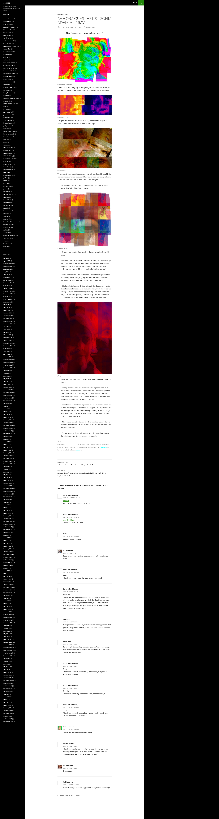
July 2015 (6, 535)
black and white (8, 30)
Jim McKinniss (7, 112)
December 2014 (8, 554)
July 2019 (6, 406)
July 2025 (6, 272)
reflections (6, 191)
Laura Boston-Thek (9, 131)
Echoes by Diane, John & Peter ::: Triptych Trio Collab (76, 463)
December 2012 (8, 614)
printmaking (7, 186)
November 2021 (8, 346)
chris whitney (7, 43)
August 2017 (7, 466)
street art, (6, 233)
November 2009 (8, 716)
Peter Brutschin (8, 169)
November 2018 (8, 428)
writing (5, 246)
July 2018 (6, 439)
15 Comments (90, 27)
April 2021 (6, 354)
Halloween (6, 90)
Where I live (6, 244)
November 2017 (8, 461)
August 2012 (7, 625)
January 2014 (7, 584)
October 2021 (7, 348)
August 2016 (7, 499)
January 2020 (7, 390)
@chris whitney (69, 520)
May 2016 (6, 508)
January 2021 (7, 357)
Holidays (6, 95)
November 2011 (8, 650)
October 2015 (7, 527)
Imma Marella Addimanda (11, 98)
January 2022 (7, 340)
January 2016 (7, 518)
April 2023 (6, 307)
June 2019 (6, 409)
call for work (7, 32)
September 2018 (8, 433)
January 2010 (7, 710)
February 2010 (7, 708)
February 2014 (7, 582)
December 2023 (8, 291)
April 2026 (6, 261)
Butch (65, 534)
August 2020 (7, 370)
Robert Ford (7, 200)
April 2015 (6, 543)
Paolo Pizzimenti (8, 164)
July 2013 (6, 598)
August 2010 (7, 691)
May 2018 (6, 444)
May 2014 (6, 573)
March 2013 (7, 609)
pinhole (5, 178)
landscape (6, 128)
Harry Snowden (8, 93)
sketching (6, 216)
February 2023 (7, 313)
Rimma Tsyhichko (8, 194)
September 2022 (8, 324)
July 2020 (6, 373)
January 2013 (7, 612)
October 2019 (7, 398)
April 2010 (6, 702)
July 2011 (6, 661)
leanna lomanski (8, 134)
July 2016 (6, 502)
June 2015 (6, 538)
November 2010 (8, 683)
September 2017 (8, 464)
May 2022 (6, 332)
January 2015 (7, 551)
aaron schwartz (8, 19)
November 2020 (8, 362)
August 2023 (7, 302)
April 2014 (6, 576)
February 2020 (7, 387)
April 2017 (6, 477)
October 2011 (7, 653)
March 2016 (7, 513)
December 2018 (8, 425)
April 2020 (6, 381)
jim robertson (7, 115)
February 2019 (7, 420)
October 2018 (7, 431)
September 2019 (8, 401)
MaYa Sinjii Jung (8, 156)
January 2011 (7, 678)
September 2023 (8, 299)
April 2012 (6, 636)
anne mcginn (7, 24)
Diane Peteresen (8, 52)
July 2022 (6, 327)
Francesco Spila (8, 76)
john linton (6, 117)
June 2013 (6, 601)
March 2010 (7, 705)
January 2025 (7, 280)
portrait (5, 183)
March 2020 (7, 384)
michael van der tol (9, 159)
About (135, 2)
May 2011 (6, 667)
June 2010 (6, 697)
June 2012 (6, 631)
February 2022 (7, 337)
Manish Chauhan (8, 148)
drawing (5, 57)
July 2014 (6, 568)
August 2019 (7, 403)
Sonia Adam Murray (70, 495)
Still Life (5, 230)
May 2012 (6, 634)
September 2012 (8, 623)
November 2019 (8, 395)
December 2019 (8, 392)
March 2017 (7, 480)
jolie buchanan (7, 123)
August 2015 (7, 532)
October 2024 (7, 285)
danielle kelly (68, 765)
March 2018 (7, 450)
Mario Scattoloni (8, 153)
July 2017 (6, 469)
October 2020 (7, 365)
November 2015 (8, 524)
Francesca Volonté (8, 71)
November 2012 (8, 617)
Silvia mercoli (7, 211)
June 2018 (6, 442)
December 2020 (8, 359)
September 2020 (8, 368)
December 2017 (8, 458)
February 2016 (7, 516)
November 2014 (8, 557)
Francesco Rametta (9, 74)
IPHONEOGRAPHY (9, 104)
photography (62, 14)
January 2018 (7, 455)
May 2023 (6, 305)
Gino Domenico (8, 82)
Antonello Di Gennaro (10, 27)
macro (5, 142)
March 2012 (7, 639)
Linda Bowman (7, 137)
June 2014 (6, 571)
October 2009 (7, 719)
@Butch (66, 500)
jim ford (5, 109)
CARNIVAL (6, 35)
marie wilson (7, 150)
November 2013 (8, 590)
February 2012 (7, 642)
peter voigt (6, 172)
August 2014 (7, 565)
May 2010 (6, 699)
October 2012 (7, 620)
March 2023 (7, 310)
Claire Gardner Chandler (10, 46)
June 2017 (6, 472)
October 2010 (7, 686)
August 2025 (7, 269)
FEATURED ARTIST (9, 68)
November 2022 (8, 321)
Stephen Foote (7, 227)
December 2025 (8, 263)
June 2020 (6, 376)
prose (5, 189)
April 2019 (6, 414)
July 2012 (6, 628)
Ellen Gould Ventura (9, 63)
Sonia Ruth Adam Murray (10, 222)
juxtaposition (7, 126)
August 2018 (7, 436)
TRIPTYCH (6, 238)
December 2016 (8, 488)
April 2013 (6, 606)
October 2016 (7, 494)
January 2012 (7, 645)
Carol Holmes (7, 38)
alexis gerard (7, 21)
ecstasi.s (5, 60)
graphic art (6, 84)
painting (5, 161)
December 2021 (8, 343)
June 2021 (6, 351)
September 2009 (8, 721)
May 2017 (6, 475)
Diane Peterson (8, 54)
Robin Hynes (7, 202)
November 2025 (8, 266)
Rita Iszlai (6, 197)
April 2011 (6, 669)
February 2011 (7, 675)
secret (5, 208)
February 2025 (7, 277)
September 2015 (8, 529)
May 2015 (6, 540)
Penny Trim (6, 167)
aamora (6, 2)
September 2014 (8, 562)
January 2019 (7, 422)
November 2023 (8, 294)
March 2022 (7, 335)
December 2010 (8, 680)
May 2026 (6, 258)
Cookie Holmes (68, 743)
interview (6, 101)
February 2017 (7, 483)
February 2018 (7, 453)
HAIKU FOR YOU (8, 87)
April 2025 (6, 274)
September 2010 (8, 689)
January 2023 (7, 316)
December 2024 (8, 283)
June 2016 (6, 505)
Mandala (6, 145)
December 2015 (8, 521)
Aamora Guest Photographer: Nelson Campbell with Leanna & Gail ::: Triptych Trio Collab (81, 473)
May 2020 (6, 379)
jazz (4, 106)
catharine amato (8, 41)
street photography (9, 235)
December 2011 (8, 647)
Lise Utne (6, 139)
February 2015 (7, 549)
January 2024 (7, 288)
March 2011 (7, 672)
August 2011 (7, 658)
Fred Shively (7, 79)
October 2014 (7, 560)
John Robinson (7, 120)
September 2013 (8, 593)
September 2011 (8, 656)
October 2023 (7, 296)
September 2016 (8, 497)
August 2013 (7, 595)
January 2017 (7, 486)
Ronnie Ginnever (8, 205)
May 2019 (6, 412)
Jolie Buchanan (68, 727)
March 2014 (7, 579)
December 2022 (8, 318)
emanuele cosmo (8, 65)
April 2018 (6, 447)
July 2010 (6, 694)
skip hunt (6, 219)
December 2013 (8, 587)
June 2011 (6, 664)
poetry (5, 180)
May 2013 (6, 604)
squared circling (8, 224)
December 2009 (8, 713)
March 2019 (7, 417)
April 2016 (6, 510)
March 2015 (7, 546)
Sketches (6, 213)
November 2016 (8, 491)
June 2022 (6, 329)
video (5, 241)
